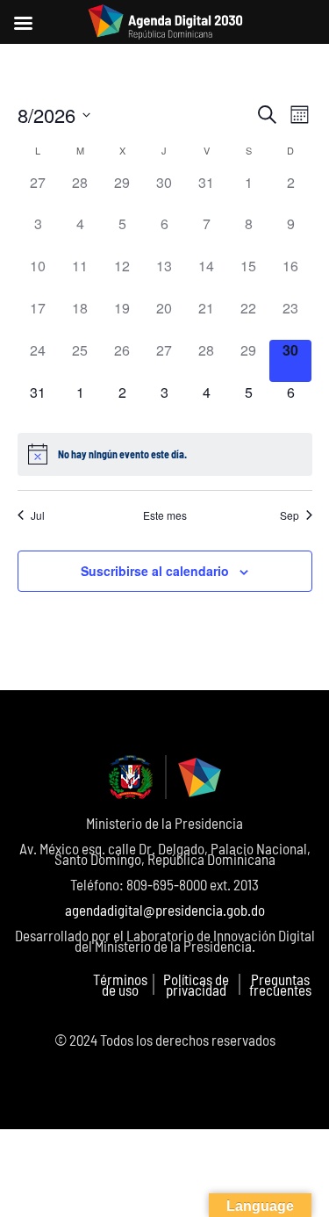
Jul (38, 515)
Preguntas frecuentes (280, 984)
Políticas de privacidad (196, 984)
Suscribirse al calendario (155, 571)
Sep (289, 515)
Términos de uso (120, 984)
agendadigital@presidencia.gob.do (165, 909)
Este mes (165, 515)
